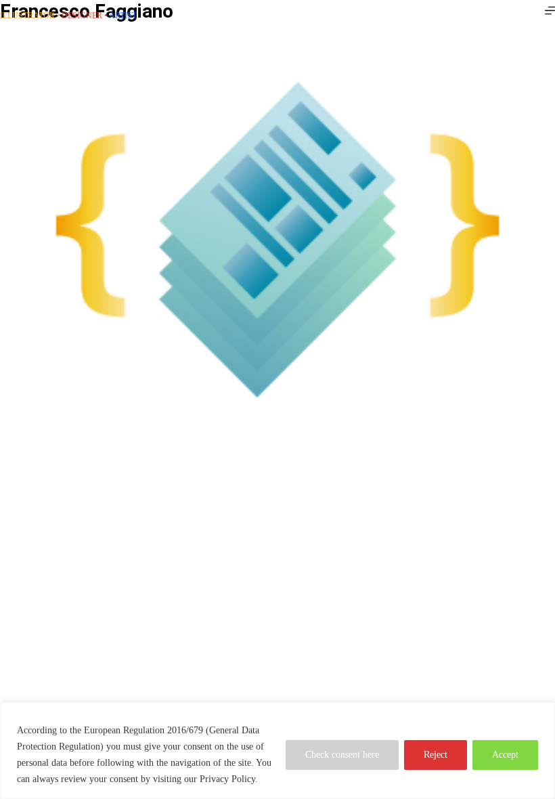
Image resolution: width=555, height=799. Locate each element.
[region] (277, 750)
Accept (505, 755)
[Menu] (550, 10)
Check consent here (342, 755)
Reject (435, 755)
